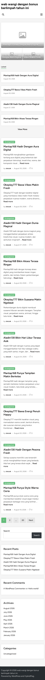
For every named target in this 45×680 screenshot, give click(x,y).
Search (6, 531)
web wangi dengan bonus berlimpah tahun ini (19, 6)
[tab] (3, 66)
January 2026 (9, 635)
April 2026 (7, 624)
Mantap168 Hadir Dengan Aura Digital (21, 75)
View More (22, 129)
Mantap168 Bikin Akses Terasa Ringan (20, 118)
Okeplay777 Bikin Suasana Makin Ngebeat (21, 570)
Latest (3, 67)
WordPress (16, 676)
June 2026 (8, 616)
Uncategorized (9, 142)
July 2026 (7, 612)
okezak (8, 168)
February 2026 (9, 631)
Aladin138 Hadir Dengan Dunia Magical (21, 104)
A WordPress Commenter (14, 588)
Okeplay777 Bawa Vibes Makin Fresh (20, 90)
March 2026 (8, 627)
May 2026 (7, 620)
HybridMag (29, 676)
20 (23, 520)
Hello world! (33, 588)
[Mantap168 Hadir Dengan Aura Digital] (22, 35)
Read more (24, 163)
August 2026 (9, 608)
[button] (32, 25)
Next (31, 520)
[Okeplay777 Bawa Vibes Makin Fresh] (33, 54)
